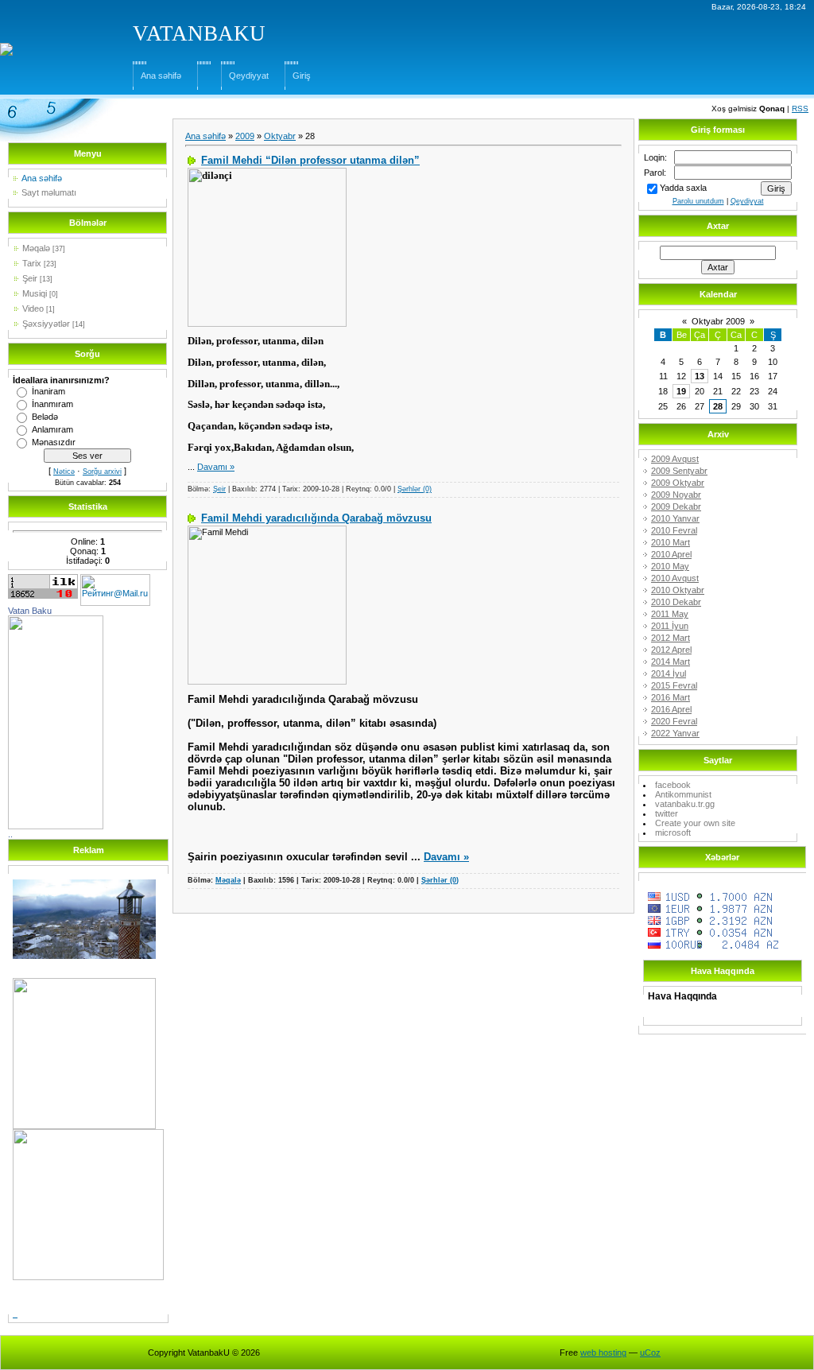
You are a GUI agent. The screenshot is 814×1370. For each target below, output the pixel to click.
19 (681, 391)
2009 (244, 136)
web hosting (603, 1352)
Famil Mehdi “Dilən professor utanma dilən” (310, 160)
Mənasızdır (54, 442)
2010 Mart (670, 542)
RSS (800, 108)
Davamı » (216, 467)
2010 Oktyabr (677, 590)
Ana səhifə (161, 75)
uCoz (650, 1352)
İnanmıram (52, 404)
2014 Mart (670, 661)
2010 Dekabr (676, 602)
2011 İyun (669, 626)
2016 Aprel (671, 709)
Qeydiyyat (249, 75)
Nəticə (64, 471)
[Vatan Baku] (55, 620)
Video (33, 308)
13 (699, 376)
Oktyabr (280, 136)
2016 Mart (670, 697)
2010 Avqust (675, 578)
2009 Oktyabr (677, 482)
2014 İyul (668, 673)
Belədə (45, 416)
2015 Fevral (674, 685)
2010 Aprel (671, 554)
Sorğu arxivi (102, 471)
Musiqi (34, 293)
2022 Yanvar (675, 733)
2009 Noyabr (676, 494)
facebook (673, 785)
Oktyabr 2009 (718, 321)
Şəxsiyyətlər (46, 323)
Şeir (29, 278)
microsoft (673, 832)
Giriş (302, 75)
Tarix (31, 263)
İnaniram (48, 391)
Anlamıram (52, 429)
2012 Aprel (671, 649)
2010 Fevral (674, 530)
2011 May (669, 614)
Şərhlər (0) (414, 489)
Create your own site (695, 823)
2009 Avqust (675, 459)
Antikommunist (683, 794)
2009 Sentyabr (679, 470)
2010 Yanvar (675, 518)
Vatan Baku (30, 610)
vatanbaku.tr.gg (685, 804)
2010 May (670, 566)
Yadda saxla (683, 187)
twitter (666, 813)
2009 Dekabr (676, 506)
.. (10, 834)
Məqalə (36, 248)
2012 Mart (670, 637)
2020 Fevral (674, 721)
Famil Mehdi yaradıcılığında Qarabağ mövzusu (316, 518)
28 (718, 406)
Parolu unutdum (698, 201)
